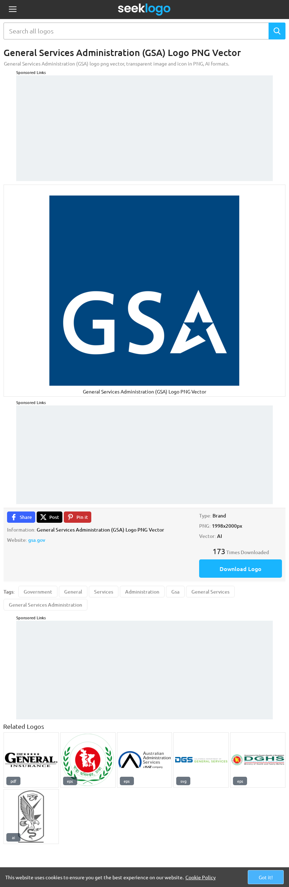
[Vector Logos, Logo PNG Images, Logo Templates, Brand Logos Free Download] (144, 9)
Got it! (266, 877)
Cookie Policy (200, 877)
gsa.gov (36, 539)
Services (103, 591)
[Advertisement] (144, 124)
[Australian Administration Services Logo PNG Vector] (144, 760)
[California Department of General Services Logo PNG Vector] (201, 760)
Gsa (175, 591)
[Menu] (12, 9)
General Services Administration (45, 604)
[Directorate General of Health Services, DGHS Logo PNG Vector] (88, 760)
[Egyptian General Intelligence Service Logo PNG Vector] (31, 816)
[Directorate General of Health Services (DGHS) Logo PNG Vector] (257, 760)
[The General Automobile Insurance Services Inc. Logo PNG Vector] (31, 760)
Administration (142, 591)
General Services (210, 591)
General (73, 591)
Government (38, 591)
